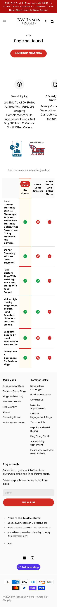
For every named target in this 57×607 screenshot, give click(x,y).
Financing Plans (11, 417)
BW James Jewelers (22, 596)
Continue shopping (28, 53)
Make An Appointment (38, 406)
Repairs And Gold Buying (40, 429)
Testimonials (37, 422)
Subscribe (28, 502)
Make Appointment (14, 422)
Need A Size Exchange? (37, 387)
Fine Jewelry (10, 406)
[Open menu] (4, 21)
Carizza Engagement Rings (41, 415)
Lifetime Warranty (40, 394)
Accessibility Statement (37, 443)
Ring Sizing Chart (39, 436)
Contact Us (36, 399)
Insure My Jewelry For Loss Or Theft (42, 451)
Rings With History (13, 396)
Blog (10, 543)
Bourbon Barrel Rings (14, 391)
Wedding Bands (12, 401)
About (6, 412)
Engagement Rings (13, 386)
